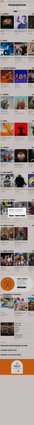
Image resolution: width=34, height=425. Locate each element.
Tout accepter (23, 215)
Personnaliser (11, 215)
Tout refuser (17, 215)
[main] (17, 212)
